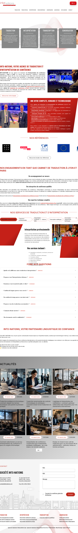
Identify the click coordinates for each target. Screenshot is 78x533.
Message (45, 479)
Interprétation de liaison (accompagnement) (28, 519)
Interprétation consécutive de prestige (27, 521)
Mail (44, 473)
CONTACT (70, 10)
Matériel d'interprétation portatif (65, 519)
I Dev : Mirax (56, 527)
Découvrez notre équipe (9, 95)
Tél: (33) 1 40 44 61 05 (5, 480)
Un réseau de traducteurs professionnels (8, 521)
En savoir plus (9, 397)
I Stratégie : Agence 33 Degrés (64, 527)
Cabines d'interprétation (64, 517)
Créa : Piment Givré (49, 527)
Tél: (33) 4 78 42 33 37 (24, 480)
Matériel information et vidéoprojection (67, 521)
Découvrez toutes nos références (39, 158)
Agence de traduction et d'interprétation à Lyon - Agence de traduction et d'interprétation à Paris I (27, 527)
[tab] (8, 219)
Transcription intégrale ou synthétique (47, 517)
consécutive (48, 110)
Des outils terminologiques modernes (7, 519)
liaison (56, 110)
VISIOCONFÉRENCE (41, 10)
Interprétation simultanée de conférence (28, 517)
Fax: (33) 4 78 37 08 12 (24, 484)
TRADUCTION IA (24, 10)
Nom (44, 468)
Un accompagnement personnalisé (6, 517)
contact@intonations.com (6, 484)
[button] (17, 9)
